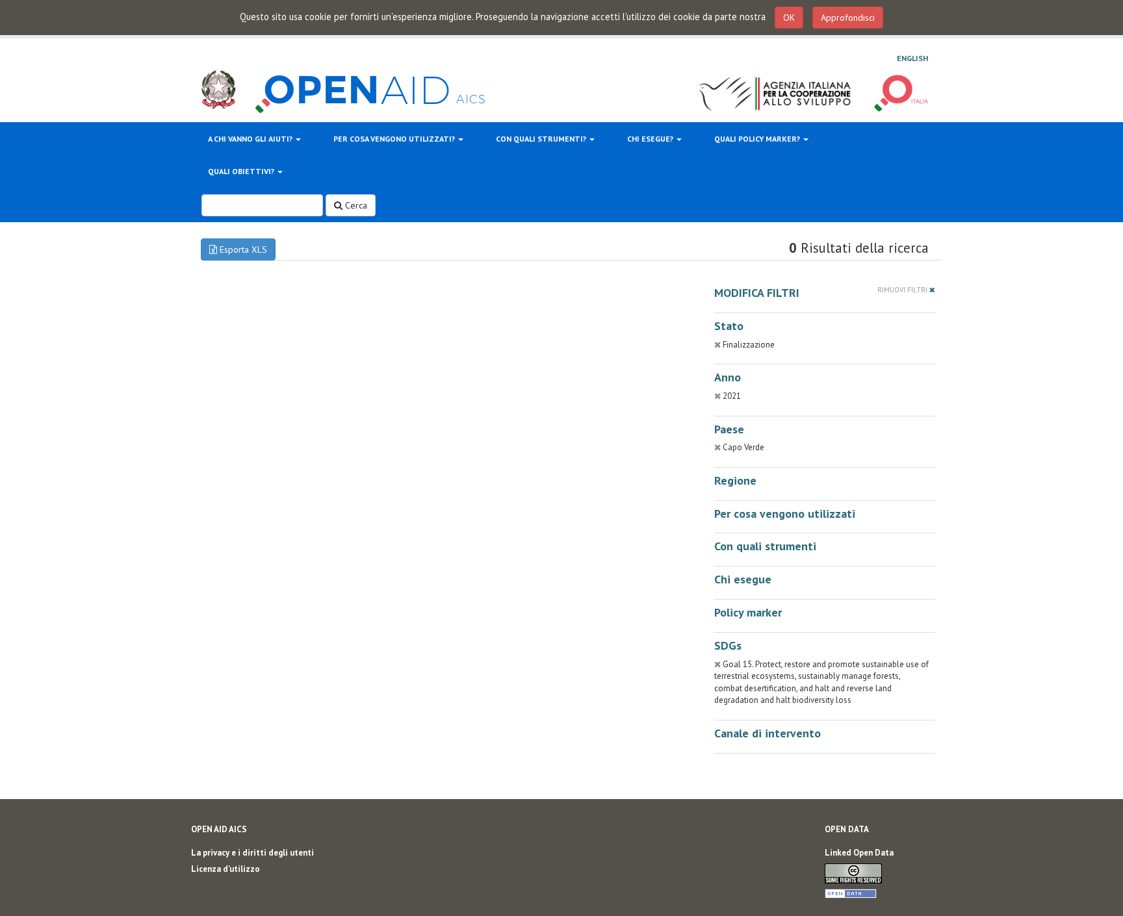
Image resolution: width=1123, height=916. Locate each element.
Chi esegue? (651, 139)
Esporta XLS (242, 249)
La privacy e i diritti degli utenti (252, 852)
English (912, 58)
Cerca (354, 205)
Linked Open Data (859, 852)
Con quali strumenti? (542, 139)
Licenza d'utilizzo (225, 868)
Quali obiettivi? (242, 171)
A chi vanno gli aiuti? (251, 139)
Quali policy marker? (758, 139)
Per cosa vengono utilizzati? (395, 139)
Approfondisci (848, 17)
